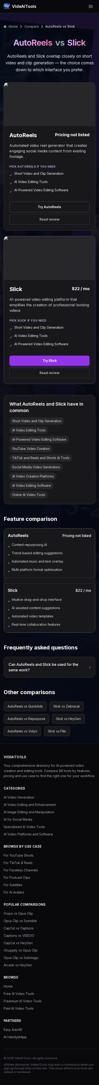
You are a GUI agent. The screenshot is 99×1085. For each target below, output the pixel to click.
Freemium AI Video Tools (23, 1001)
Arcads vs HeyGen (18, 965)
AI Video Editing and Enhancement (30, 805)
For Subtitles (13, 885)
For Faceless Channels (21, 870)
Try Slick (50, 361)
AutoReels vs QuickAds (25, 706)
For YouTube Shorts (19, 855)
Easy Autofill (13, 1030)
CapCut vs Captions (19, 928)
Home (13, 26)
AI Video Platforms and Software (28, 834)
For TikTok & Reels (18, 863)
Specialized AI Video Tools (24, 827)
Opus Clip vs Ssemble (20, 921)
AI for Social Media (18, 819)
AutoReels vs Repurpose (26, 719)
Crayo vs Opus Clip (18, 913)
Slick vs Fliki (57, 731)
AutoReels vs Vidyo (22, 731)
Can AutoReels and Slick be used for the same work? (49, 667)
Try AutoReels (49, 207)
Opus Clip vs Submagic (21, 958)
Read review (50, 219)
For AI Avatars (14, 892)
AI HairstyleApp (15, 1037)
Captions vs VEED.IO (19, 936)
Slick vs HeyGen (68, 719)
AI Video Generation (19, 797)
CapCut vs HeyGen (18, 943)
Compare (31, 26)
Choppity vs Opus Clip (21, 950)
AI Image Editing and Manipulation (29, 812)
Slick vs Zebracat (66, 706)
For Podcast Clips (17, 877)
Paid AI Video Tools (19, 1008)
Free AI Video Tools (19, 994)
